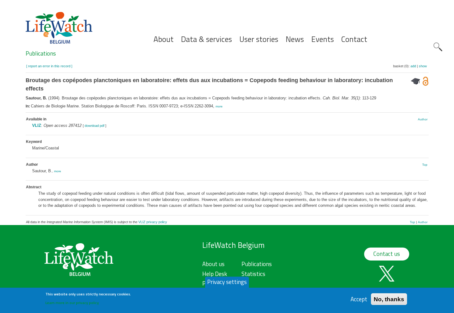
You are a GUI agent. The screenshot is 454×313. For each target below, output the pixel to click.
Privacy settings (227, 282)
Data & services (206, 39)
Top (424, 164)
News (295, 39)
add (413, 66)
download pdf (94, 125)
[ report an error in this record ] (49, 66)
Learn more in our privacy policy (72, 302)
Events (322, 39)
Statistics (253, 273)
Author (422, 119)
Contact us (386, 253)
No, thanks (389, 299)
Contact (354, 39)
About (163, 39)
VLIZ (36, 125)
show (423, 66)
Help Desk (214, 273)
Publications (41, 53)
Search (438, 47)
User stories (258, 39)
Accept (359, 299)
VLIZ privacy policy (152, 222)
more (219, 106)
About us (213, 264)
